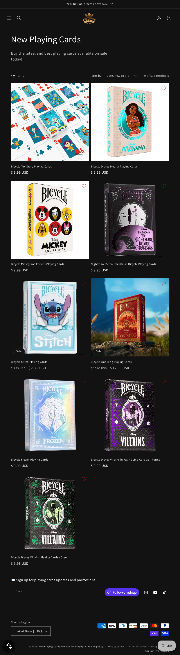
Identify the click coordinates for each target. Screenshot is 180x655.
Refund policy (95, 646)
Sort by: (97, 76)
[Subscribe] (85, 592)
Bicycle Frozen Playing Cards (29, 459)
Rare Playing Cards (49, 646)
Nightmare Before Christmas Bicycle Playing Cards (123, 264)
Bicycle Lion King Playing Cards (111, 362)
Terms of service (137, 646)
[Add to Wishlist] (84, 88)
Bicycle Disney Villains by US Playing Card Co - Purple (125, 459)
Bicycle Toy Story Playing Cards (31, 166)
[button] (9, 18)
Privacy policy (116, 646)
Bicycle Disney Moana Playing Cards (114, 166)
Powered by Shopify (72, 646)
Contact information (157, 650)
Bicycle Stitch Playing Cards (29, 362)
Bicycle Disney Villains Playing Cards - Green (39, 557)
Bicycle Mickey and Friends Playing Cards (37, 264)
